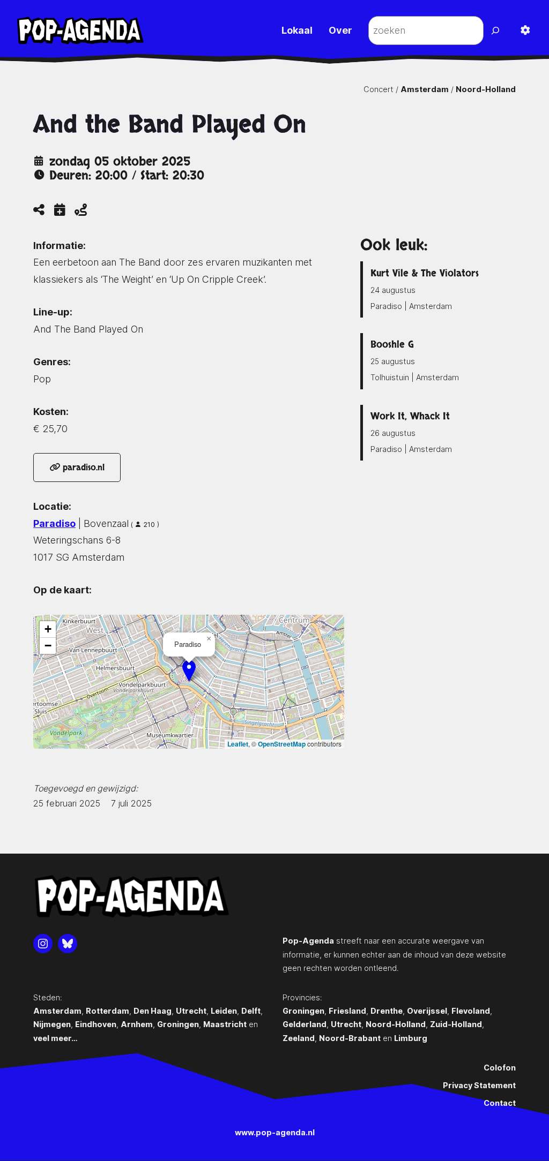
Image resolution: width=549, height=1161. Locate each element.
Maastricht (225, 1024)
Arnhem (137, 1024)
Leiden (224, 1010)
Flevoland (470, 1010)
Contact (500, 1102)
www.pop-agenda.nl (275, 1132)
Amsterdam (424, 89)
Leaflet (237, 744)
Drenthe (386, 1010)
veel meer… (55, 1038)
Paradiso (54, 523)
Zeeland (299, 1038)
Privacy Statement (479, 1085)
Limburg (410, 1038)
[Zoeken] (497, 30)
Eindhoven (95, 1024)
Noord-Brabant (350, 1038)
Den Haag (152, 1010)
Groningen (178, 1024)
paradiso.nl (82, 467)
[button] (189, 671)
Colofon (500, 1067)
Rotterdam (107, 1010)
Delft (251, 1010)
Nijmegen (52, 1024)
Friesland (347, 1010)
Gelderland (305, 1024)
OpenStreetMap (282, 744)
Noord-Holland (486, 89)
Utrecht (191, 1010)
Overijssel (427, 1010)
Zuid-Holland (456, 1024)
